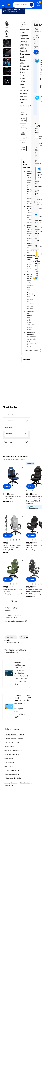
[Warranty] (24, 434)
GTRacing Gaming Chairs (12, 778)
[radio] (23, 119)
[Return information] (34, 48)
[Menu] (3, 5)
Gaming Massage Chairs (12, 774)
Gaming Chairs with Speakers (14, 735)
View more (14, 601)
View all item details (31, 350)
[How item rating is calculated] (26, 621)
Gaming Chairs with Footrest (13, 739)
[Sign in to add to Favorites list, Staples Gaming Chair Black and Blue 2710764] (21, 467)
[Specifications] (26, 421)
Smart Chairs (8, 766)
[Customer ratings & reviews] (26, 609)
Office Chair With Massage (13, 750)
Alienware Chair (9, 762)
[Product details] (26, 414)
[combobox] (23, 5)
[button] (25, 165)
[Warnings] (26, 442)
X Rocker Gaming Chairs (12, 770)
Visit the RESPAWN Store (23, 24)
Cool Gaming (8, 758)
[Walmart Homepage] (9, 5)
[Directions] (26, 427)
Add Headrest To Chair (11, 742)
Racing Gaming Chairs (11, 754)
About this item (10, 407)
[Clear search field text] (28, 5)
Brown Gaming (9, 746)
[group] (28, 105)
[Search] (31, 5)
